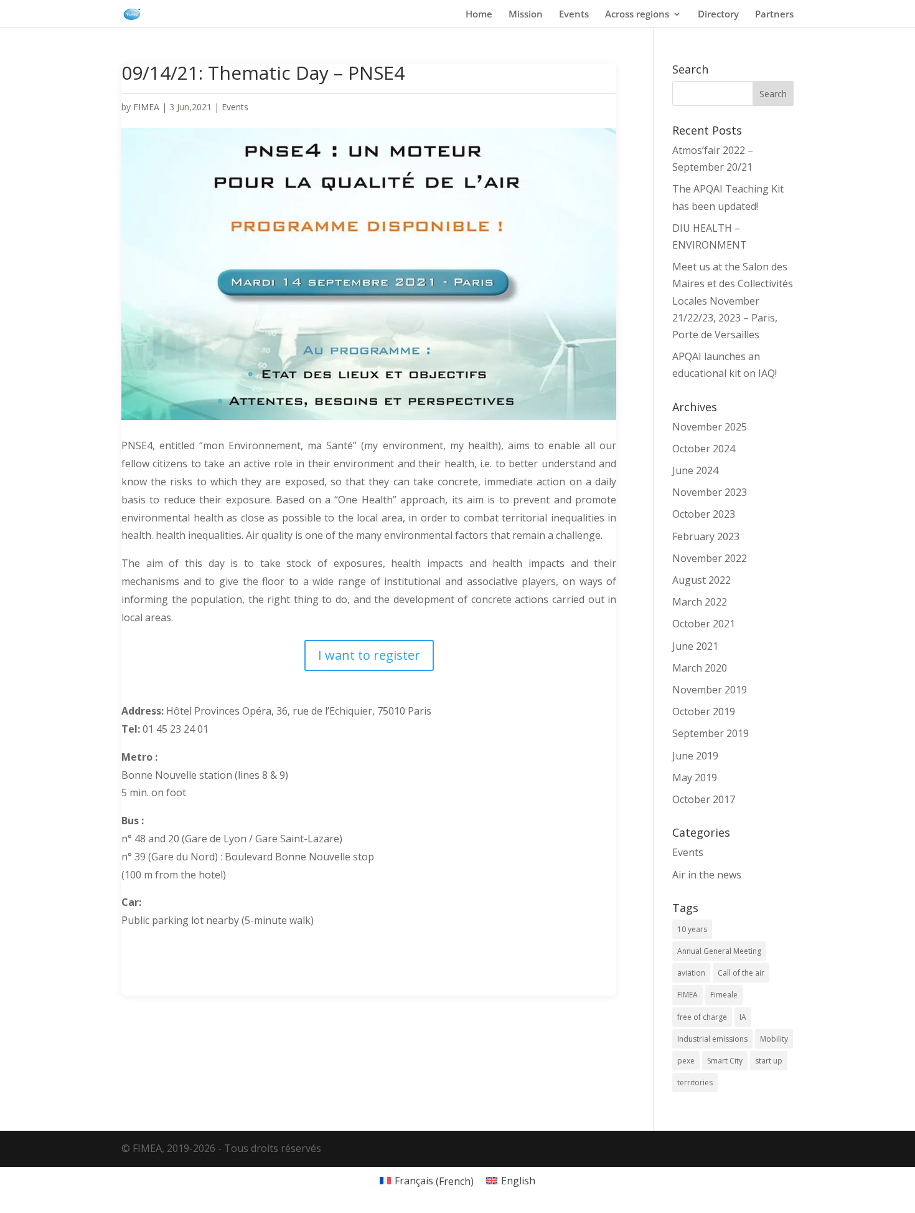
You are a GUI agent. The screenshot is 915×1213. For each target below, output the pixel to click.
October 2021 (703, 623)
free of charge (702, 1017)
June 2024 (695, 470)
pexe (686, 1060)
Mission (526, 14)
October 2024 (703, 448)
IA (742, 1017)
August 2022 (701, 580)
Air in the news (706, 875)
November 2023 (709, 492)
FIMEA (146, 107)
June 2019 (695, 756)
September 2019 (710, 733)
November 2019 (709, 690)
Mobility (774, 1039)
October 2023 (703, 514)
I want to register (369, 655)
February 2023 (705, 536)
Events (574, 14)
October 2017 (703, 799)
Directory (718, 14)
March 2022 (699, 602)
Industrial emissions (712, 1039)
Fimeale (724, 994)
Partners (774, 14)
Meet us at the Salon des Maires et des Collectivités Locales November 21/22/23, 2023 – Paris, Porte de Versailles (732, 300)
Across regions (637, 14)
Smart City (725, 1060)
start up (768, 1060)
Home (479, 14)
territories (695, 1082)
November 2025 (709, 427)
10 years (692, 929)
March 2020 (699, 668)
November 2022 (709, 558)
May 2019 (694, 777)
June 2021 (695, 646)
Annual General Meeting (719, 951)
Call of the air (741, 973)
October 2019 (703, 711)
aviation (691, 973)
